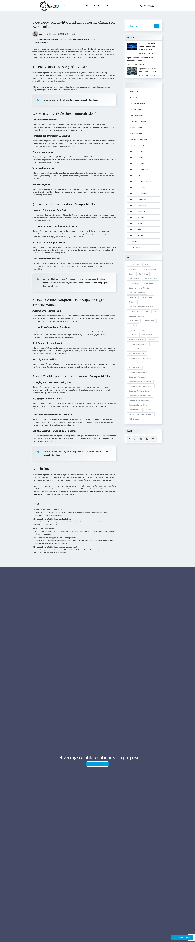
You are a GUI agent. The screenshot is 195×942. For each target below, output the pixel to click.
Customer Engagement (138, 103)
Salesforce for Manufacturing (140, 181)
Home (66, 6)
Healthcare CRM (136, 133)
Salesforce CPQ (135, 175)
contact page (100, 282)
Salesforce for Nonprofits (86, 39)
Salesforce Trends (136, 235)
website (46, 282)
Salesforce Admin (136, 151)
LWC (155, 311)
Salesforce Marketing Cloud (139, 391)
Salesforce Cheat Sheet (137, 349)
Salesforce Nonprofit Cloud (43, 42)
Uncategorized (135, 247)
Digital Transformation (138, 121)
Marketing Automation (138, 145)
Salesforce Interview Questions (140, 382)
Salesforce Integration (138, 205)
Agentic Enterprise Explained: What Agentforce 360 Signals (140, 59)
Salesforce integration (137, 377)
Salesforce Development (138, 372)
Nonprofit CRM (70, 39)
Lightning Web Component (138, 311)
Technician (134, 241)
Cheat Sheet (143, 274)
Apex (146, 265)
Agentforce (134, 91)
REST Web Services (136, 339)
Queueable (133, 325)
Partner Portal (149, 321)
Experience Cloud (136, 127)
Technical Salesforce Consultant (140, 414)
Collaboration (134, 279)
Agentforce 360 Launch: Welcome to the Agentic (148, 70)
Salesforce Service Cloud (138, 405)
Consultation (148, 283)
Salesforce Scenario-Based (139, 400)
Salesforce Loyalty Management (140, 386)
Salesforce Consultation (137, 363)
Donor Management (42, 39)
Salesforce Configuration (139, 169)
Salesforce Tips (135, 229)
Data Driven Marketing (137, 293)
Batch (131, 274)
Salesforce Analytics (137, 157)
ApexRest (132, 269)
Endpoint (132, 302)
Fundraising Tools (57, 39)
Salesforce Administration (138, 344)
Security (148, 410)
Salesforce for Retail (137, 187)
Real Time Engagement (137, 330)
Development (147, 297)
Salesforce (153, 339)
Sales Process (134, 410)
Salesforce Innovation (138, 199)
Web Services (134, 419)
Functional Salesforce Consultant (141, 307)
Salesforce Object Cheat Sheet (140, 396)
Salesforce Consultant (137, 353)
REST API (132, 335)
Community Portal (150, 279)
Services (76, 6)
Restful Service (147, 335)
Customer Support (136, 109)
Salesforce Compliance (138, 163)
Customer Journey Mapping (139, 288)
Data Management (136, 115)
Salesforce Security (137, 217)
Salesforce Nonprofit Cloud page (84, 100)
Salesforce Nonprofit (137, 211)
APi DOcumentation (148, 269)
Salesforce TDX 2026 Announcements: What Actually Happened (147, 46)
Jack (41, 34)
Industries (98, 6)
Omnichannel (134, 321)
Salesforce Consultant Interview (140, 358)
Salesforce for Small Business (141, 193)
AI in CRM (133, 97)
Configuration (134, 283)
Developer (132, 297)
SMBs (86, 6)
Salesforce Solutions (137, 223)
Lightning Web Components (140, 139)
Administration (134, 265)
